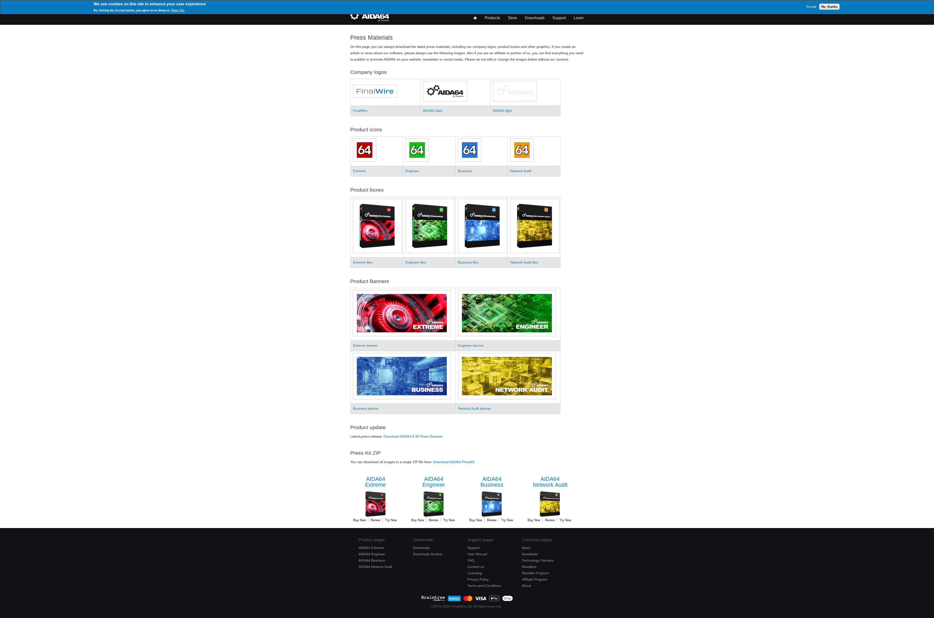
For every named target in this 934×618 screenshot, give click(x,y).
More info (177, 10)
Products (492, 18)
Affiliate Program (535, 579)
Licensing (474, 573)
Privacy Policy (478, 579)
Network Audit (550, 482)
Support (559, 18)
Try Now (391, 520)
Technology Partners (538, 560)
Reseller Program (535, 573)
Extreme (375, 482)
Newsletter (530, 554)
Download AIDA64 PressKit (454, 462)
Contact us (475, 567)
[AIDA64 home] (369, 20)
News (526, 548)
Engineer (433, 482)
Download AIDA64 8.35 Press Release (413, 436)
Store (512, 18)
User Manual (477, 554)
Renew (375, 520)
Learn (579, 18)
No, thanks (829, 6)
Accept (811, 6)
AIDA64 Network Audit (375, 567)
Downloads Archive (427, 554)
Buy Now (359, 520)
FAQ (470, 560)
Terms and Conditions (484, 586)
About (526, 586)
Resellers (529, 567)
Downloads (535, 18)
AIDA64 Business (372, 560)
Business (491, 482)
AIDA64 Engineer (372, 554)
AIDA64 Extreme (371, 548)
